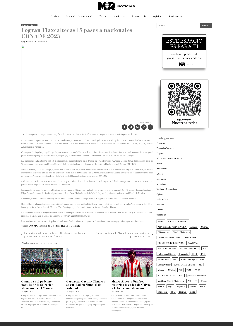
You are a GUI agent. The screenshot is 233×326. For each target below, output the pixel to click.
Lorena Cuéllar (164, 264)
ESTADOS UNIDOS (189, 248)
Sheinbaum (162, 291)
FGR (205, 248)
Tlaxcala (76, 225)
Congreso (161, 142)
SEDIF (161, 286)
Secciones (174, 16)
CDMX (204, 226)
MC (200, 264)
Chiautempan (163, 232)
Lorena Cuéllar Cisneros (184, 264)
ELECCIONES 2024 (167, 248)
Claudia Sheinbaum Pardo (169, 237)
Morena (161, 270)
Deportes (25, 25)
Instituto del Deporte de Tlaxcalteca (55, 225)
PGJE (197, 270)
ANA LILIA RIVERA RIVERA (172, 226)
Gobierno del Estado (166, 253)
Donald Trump (194, 243)
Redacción (29, 41)
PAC (181, 270)
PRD (181, 275)
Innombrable (139, 16)
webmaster (161, 214)
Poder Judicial (163, 199)
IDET (194, 253)
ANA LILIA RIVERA (178, 221)
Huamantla (183, 253)
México (171, 270)
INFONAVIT (163, 259)
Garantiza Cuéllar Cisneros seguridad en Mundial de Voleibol (85, 284)
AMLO (161, 221)
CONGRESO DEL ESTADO (171, 243)
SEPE (202, 286)
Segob (170, 286)
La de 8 (55, 16)
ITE (175, 259)
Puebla (204, 280)
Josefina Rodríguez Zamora (192, 259)
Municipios (119, 16)
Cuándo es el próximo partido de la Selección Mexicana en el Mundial (37, 284)
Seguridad (181, 286)
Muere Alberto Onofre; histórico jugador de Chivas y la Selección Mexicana (131, 284)
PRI (189, 280)
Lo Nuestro (161, 178)
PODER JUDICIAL (166, 275)
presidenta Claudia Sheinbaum (171, 280)
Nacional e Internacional (79, 16)
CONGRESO (190, 237)
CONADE (33, 225)
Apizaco (193, 226)
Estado (103, 16)
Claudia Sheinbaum (181, 232)
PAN (188, 270)
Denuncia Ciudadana (165, 147)
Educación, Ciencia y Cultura (169, 158)
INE (203, 253)
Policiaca (160, 204)
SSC (173, 291)
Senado (160, 209)
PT (196, 280)
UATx (192, 291)
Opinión (157, 16)
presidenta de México (196, 275)
